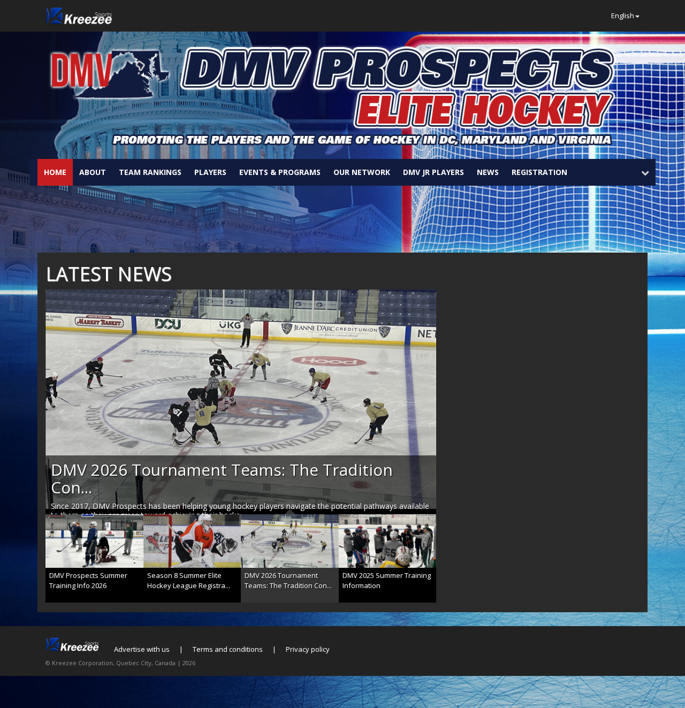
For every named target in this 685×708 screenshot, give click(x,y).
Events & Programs (280, 172)
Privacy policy (308, 649)
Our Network (361, 172)
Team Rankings (150, 172)
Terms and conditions (228, 649)
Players (210, 172)
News (488, 172)
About (92, 172)
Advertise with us (142, 649)
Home (55, 172)
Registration (539, 172)
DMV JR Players (433, 172)
